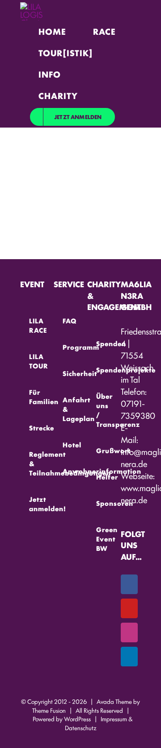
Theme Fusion (49, 710)
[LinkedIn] (129, 656)
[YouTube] (129, 608)
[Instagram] (129, 632)
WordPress (77, 718)
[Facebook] (129, 584)
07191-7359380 (138, 409)
